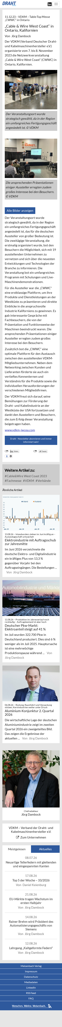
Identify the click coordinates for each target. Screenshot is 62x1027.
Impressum (31, 971)
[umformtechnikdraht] (9, 4)
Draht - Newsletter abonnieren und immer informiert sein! (31, 440)
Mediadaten (31, 982)
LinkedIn (31, 987)
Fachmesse (13, 480)
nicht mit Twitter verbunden (35, 451)
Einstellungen (11, 456)
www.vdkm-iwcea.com (20, 430)
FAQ (31, 998)
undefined (6, 451)
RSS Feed (31, 992)
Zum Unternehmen (33, 837)
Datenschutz (31, 976)
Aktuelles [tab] (45, 849)
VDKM (29, 480)
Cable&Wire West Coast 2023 (26, 476)
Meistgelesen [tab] (17, 849)
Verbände (44, 480)
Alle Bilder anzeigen (20, 210)
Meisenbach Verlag (31, 965)
